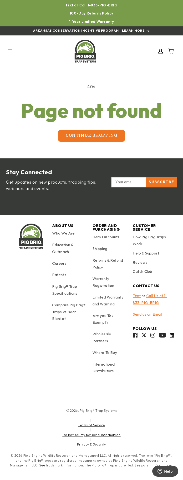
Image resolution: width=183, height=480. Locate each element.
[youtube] (162, 336)
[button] (10, 51)
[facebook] (135, 336)
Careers (59, 263)
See (42, 465)
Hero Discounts (105, 237)
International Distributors (103, 367)
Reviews (140, 262)
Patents (59, 274)
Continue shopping (91, 135)
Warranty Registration (103, 282)
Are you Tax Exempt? (103, 319)
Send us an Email (147, 314)
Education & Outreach (62, 248)
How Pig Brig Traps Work (149, 240)
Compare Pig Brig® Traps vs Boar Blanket (69, 312)
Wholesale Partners (101, 337)
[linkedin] (172, 336)
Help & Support (146, 253)
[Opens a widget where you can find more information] (165, 472)
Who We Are (63, 233)
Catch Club (142, 271)
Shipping (99, 248)
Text (137, 295)
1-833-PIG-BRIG (102, 5)
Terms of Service (91, 425)
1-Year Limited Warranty (91, 21)
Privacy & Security (91, 444)
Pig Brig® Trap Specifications (64, 290)
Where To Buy (104, 352)
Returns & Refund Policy (107, 263)
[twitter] (143, 336)
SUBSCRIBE (161, 182)
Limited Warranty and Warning (108, 300)
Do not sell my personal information (91, 435)
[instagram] (152, 336)
